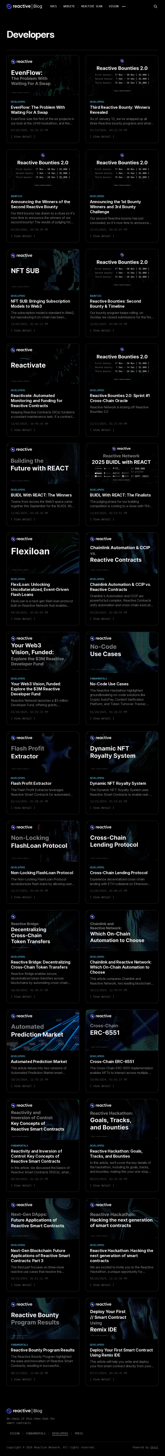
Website (69, 6)
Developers (60, 1433)
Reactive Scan (91, 6)
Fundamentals (35, 1433)
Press (79, 1433)
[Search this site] (155, 6)
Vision (114, 6)
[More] (124, 6)
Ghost (154, 1447)
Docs (53, 6)
